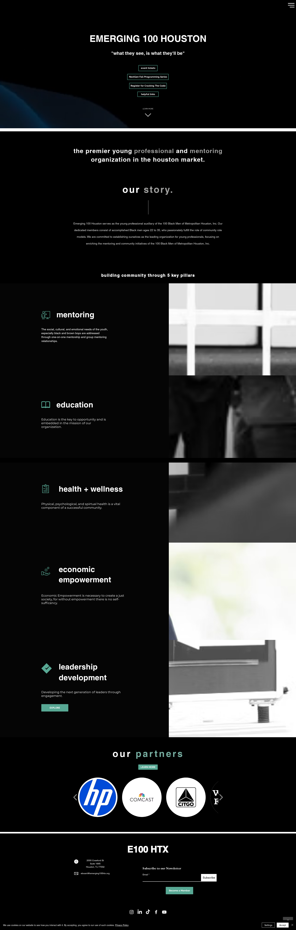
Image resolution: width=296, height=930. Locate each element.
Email (145, 874)
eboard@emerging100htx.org (95, 873)
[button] (291, 5)
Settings (268, 925)
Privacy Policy (122, 925)
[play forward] (221, 797)
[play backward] (75, 797)
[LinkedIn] (139, 912)
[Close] (292, 925)
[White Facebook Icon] (156, 912)
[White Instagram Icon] (131, 912)
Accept (282, 925)
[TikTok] (148, 912)
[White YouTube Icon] (164, 912)
